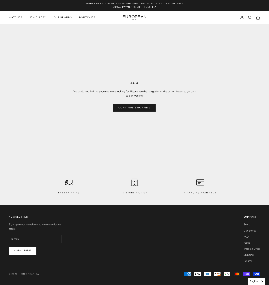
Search (247, 224)
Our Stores (250, 230)
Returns (248, 261)
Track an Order (252, 249)
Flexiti (247, 243)
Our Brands (63, 17)
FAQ (246, 236)
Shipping (249, 255)
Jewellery (38, 17)
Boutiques (87, 17)
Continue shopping (134, 107)
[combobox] (256, 281)
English (254, 281)
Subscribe (22, 250)
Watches (15, 17)
